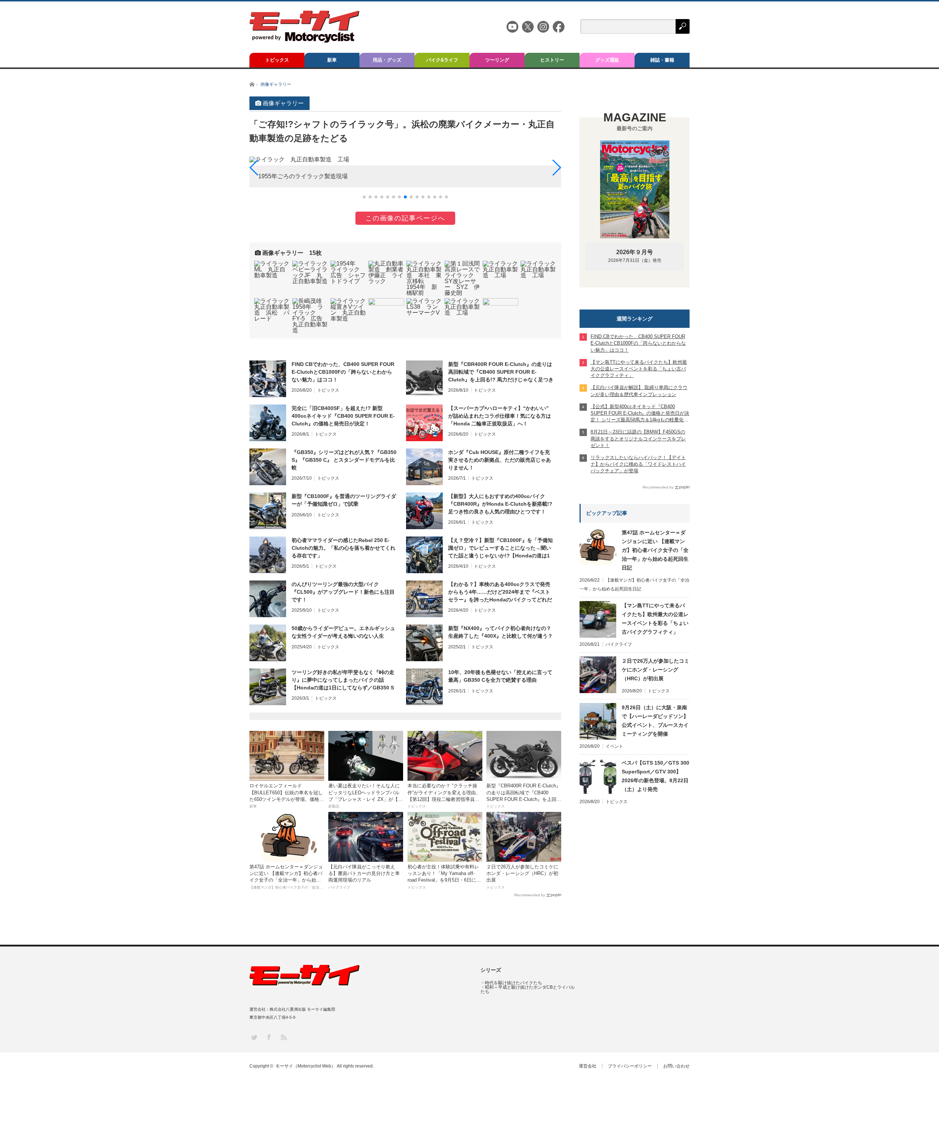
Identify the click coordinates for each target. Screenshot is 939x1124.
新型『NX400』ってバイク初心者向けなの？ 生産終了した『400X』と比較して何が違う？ (500, 632)
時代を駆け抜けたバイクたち (513, 982)
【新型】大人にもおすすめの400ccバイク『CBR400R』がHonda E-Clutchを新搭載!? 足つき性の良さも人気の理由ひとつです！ (500, 504)
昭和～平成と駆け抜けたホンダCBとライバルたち (528, 989)
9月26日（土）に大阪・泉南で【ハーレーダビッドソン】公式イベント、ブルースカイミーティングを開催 (655, 720)
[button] (364, 196)
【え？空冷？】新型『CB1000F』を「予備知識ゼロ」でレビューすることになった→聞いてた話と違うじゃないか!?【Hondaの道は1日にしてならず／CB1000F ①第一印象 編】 (500, 548)
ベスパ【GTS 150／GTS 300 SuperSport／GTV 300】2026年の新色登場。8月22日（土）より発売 (655, 776)
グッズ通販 (607, 60)
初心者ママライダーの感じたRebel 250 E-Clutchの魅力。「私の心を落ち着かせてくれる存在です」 (343, 548)
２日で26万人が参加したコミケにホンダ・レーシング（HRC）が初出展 (655, 669)
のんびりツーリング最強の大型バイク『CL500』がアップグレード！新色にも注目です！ (343, 592)
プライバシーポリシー (630, 1066)
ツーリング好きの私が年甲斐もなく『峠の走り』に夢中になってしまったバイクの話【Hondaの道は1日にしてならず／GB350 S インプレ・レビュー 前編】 (343, 680)
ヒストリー (552, 60)
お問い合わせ (676, 1066)
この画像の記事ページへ (405, 218)
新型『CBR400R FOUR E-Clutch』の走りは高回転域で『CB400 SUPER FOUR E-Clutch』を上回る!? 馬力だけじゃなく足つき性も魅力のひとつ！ (500, 372)
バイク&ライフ (442, 60)
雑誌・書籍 (662, 60)
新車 (332, 60)
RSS (283, 1036)
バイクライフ (619, 644)
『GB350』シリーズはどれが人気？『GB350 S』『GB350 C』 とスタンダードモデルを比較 (344, 460)
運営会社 (587, 1066)
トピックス (277, 60)
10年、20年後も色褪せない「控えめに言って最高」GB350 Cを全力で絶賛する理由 (500, 676)
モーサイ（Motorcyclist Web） (305, 1066)
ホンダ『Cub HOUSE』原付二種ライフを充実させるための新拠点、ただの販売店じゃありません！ (499, 460)
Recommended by (529, 895)
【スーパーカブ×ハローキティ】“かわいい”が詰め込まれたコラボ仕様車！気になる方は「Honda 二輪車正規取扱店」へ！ (499, 415)
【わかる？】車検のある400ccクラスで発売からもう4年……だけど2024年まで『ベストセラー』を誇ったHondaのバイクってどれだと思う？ (500, 592)
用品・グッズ (387, 60)
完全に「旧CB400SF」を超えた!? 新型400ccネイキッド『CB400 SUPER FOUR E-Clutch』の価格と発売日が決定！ (343, 415)
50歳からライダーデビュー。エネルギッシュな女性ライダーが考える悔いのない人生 (343, 632)
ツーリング (497, 60)
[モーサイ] (304, 40)
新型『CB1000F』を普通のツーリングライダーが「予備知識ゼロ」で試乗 (344, 500)
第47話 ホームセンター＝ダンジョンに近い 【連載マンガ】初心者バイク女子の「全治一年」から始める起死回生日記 (655, 550)
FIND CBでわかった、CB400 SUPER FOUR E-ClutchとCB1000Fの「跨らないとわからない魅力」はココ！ (343, 371)
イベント (614, 746)
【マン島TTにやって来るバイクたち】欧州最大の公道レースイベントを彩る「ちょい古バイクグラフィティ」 (655, 619)
